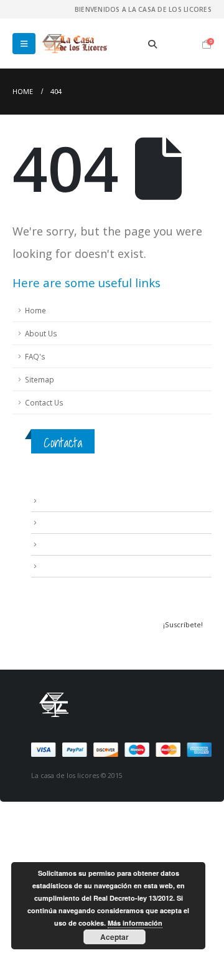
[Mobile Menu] (23, 43)
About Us (41, 333)
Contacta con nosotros (81, 544)
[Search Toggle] (152, 44)
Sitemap (39, 379)
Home (35, 310)
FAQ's (35, 356)
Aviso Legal (59, 500)
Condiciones (62, 522)
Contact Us (44, 402)
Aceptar (114, 936)
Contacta (63, 442)
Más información (135, 923)
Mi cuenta (56, 566)
